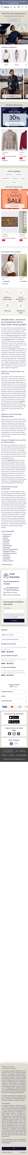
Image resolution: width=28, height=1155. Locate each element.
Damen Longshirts (8, 560)
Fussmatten (19, 174)
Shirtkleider (6, 541)
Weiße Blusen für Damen (10, 553)
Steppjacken (6, 536)
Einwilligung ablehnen (7, 1152)
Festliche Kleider (7, 545)
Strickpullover (7, 558)
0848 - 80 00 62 (7, 675)
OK (14, 1148)
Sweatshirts (6, 555)
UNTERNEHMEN (6, 701)
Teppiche (23, 178)
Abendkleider (8, 339)
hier (3, 1091)
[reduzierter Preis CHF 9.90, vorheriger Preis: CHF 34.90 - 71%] (9, 222)
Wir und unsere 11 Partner (8, 1071)
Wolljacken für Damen (9, 551)
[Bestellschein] (19, 7)
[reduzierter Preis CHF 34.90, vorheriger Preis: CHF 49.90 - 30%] (9, 140)
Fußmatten (15, 481)
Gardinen (15, 178)
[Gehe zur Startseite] (6, 7)
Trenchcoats (6, 540)
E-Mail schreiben (8, 635)
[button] (2, 7)
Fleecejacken (6, 547)
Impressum (4, 755)
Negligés (5, 538)
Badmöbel (11, 460)
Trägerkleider (6, 557)
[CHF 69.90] (9, 265)
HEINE (3, 696)
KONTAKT (4, 630)
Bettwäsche (9, 174)
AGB (16, 751)
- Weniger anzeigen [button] (6, 564)
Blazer (5, 397)
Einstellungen (23, 1152)
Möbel (14, 182)
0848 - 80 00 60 (7, 652)
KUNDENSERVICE (7, 691)
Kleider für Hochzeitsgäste (10, 549)
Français (15, 686)
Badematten (5, 178)
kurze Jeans (6, 543)
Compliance (11, 755)
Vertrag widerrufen (8, 751)
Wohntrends (11, 348)
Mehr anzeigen (14, 616)
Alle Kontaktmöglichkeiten (11, 639)
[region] (14, 1109)
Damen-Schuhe (7, 534)
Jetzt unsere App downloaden (14, 714)
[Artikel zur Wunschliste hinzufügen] (16, 130)
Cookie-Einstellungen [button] (21, 755)
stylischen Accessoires (13, 335)
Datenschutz (22, 751)
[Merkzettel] (22, 7)
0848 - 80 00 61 (7, 663)
